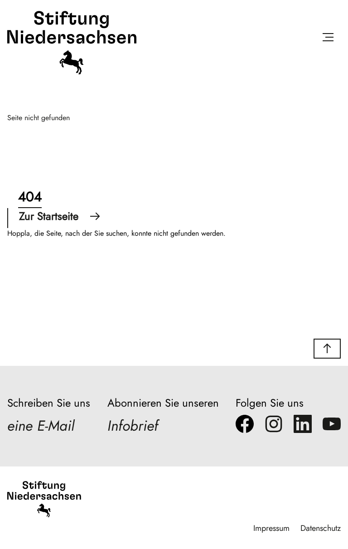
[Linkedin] (303, 426)
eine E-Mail (40, 425)
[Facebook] (245, 426)
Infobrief (132, 425)
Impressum (271, 528)
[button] (327, 349)
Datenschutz (320, 528)
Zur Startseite (48, 216)
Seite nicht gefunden (38, 117)
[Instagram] (274, 426)
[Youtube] (332, 426)
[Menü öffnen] (328, 38)
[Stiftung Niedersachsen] (71, 72)
